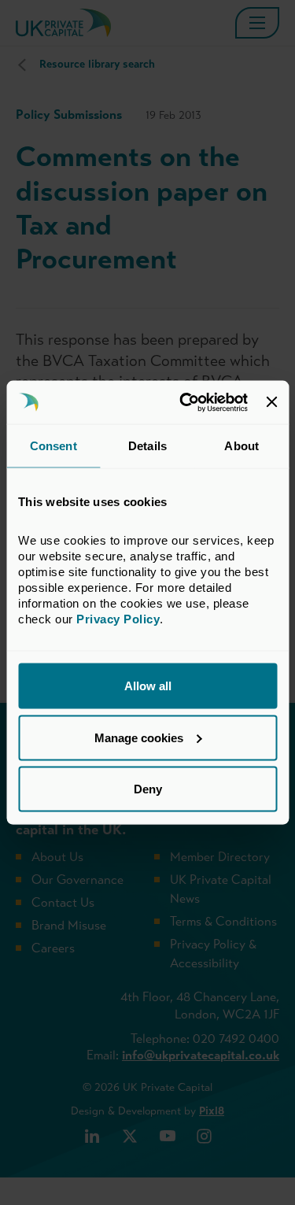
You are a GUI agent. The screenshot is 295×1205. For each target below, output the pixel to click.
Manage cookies (138, 737)
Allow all (147, 686)
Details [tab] (147, 446)
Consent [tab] (53, 446)
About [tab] (241, 446)
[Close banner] (271, 402)
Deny (148, 789)
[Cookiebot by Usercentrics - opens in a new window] (185, 402)
